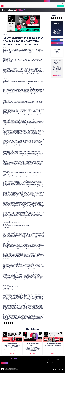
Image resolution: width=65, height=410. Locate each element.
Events (48, 359)
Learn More (57, 55)
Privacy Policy (7, 368)
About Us (57, 359)
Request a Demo (57, 75)
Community (59, 3)
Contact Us (49, 3)
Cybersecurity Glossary (51, 362)
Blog (55, 3)
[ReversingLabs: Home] (6, 6)
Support (53, 3)
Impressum (14, 368)
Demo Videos (41, 362)
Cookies (10, 368)
